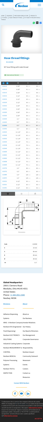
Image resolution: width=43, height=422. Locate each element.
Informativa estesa (35, 408)
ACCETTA (38, 419)
